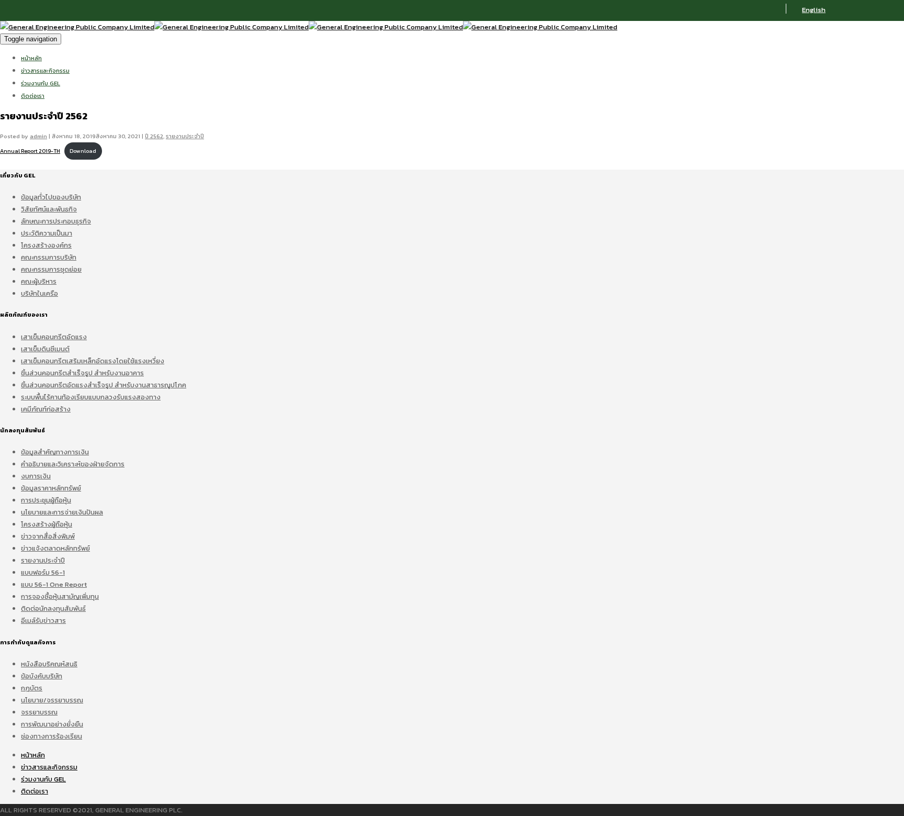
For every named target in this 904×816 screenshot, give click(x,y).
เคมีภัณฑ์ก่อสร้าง (46, 409)
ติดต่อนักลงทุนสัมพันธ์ (53, 608)
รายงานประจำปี (185, 136)
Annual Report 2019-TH (30, 151)
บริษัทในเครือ (39, 293)
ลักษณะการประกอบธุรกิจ (56, 221)
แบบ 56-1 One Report (54, 584)
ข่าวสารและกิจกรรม (45, 70)
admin (38, 136)
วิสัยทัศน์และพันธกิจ (49, 209)
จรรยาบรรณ (39, 712)
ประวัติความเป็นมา (46, 233)
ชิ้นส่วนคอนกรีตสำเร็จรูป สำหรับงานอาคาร (82, 373)
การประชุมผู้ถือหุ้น (46, 500)
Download (83, 151)
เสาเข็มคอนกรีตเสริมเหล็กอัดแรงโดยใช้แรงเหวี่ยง (92, 361)
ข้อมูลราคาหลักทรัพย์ (51, 488)
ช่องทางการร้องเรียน (51, 736)
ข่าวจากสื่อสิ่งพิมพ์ (48, 536)
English (814, 10)
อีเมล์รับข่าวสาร (43, 620)
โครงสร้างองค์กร (46, 245)
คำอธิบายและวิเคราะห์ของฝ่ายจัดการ (73, 464)
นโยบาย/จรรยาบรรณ (52, 700)
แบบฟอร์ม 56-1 (43, 572)
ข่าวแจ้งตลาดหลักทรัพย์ (55, 548)
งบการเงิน (36, 476)
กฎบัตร (31, 688)
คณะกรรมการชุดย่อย (51, 269)
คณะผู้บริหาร (38, 281)
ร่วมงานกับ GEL (40, 83)
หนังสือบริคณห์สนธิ (49, 664)
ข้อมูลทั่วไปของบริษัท (51, 197)
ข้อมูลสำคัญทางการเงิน (55, 452)
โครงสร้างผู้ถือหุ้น (46, 524)
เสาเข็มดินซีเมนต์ (45, 349)
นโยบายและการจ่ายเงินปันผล (62, 512)
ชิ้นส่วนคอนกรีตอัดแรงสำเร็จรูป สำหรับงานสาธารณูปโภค (103, 385)
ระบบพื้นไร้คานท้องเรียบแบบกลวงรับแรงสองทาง (91, 397)
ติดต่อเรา (32, 96)
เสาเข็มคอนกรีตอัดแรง (54, 337)
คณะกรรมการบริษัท (48, 257)
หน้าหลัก (31, 58)
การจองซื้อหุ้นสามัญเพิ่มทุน (60, 596)
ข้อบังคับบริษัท (41, 676)
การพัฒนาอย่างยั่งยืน (52, 724)
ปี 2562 (154, 136)
